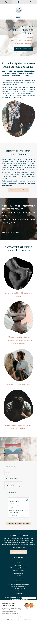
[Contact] (18, 2)
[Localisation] (31, 2)
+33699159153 (20, 593)
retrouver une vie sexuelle (14, 161)
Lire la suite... (13, 515)
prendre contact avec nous (22, 181)
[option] (18, 507)
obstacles (32, 167)
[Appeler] (6, 2)
